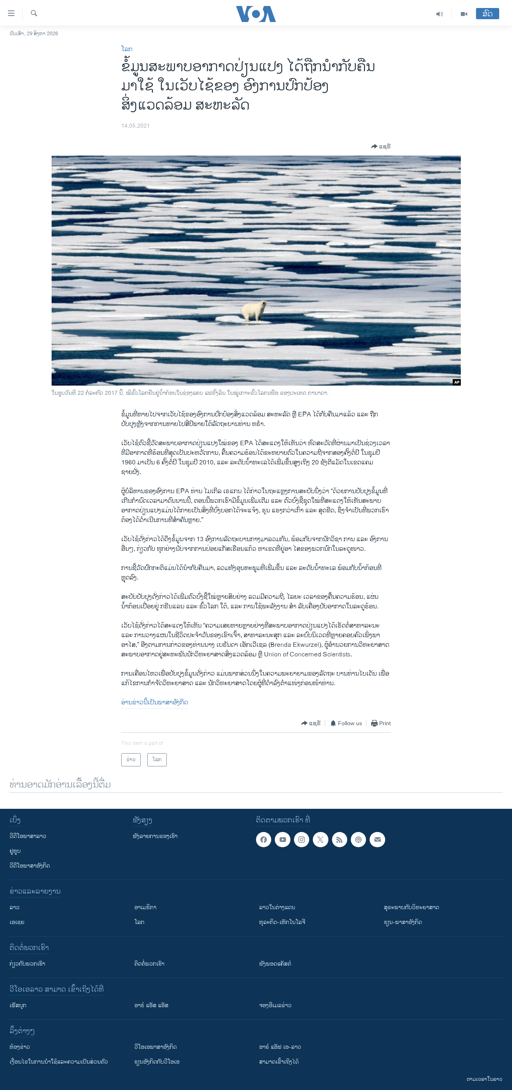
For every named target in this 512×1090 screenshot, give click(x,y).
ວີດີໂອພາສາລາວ (28, 836)
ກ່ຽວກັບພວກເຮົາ (27, 964)
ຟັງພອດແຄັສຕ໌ (275, 964)
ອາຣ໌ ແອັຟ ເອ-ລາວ (280, 1047)
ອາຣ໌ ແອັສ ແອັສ (151, 1005)
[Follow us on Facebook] (263, 839)
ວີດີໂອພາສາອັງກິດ (30, 866)
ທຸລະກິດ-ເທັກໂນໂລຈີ (282, 922)
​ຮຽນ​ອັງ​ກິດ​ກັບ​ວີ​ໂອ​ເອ (157, 1062)
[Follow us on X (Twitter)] (320, 839)
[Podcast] (358, 839)
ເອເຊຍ (17, 922)
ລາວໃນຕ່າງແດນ (277, 907)
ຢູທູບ (15, 851)
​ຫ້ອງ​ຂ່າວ (20, 1047)
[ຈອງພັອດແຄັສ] (377, 839)
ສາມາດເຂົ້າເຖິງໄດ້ (279, 1062)
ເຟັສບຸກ (18, 1005)
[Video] (464, 14)
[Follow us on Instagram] (301, 839)
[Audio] (440, 14)
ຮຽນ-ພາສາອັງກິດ (403, 922)
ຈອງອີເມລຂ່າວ (275, 1005)
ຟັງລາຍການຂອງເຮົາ (155, 836)
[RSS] (339, 839)
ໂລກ (126, 49)
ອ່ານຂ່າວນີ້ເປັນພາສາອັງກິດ (154, 702)
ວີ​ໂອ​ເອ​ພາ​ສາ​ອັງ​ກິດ (155, 1047)
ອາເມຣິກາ (145, 907)
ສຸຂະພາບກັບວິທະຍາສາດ (411, 907)
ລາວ (15, 907)
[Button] (381, 146)
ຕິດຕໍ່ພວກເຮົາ (149, 964)
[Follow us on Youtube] (282, 839)
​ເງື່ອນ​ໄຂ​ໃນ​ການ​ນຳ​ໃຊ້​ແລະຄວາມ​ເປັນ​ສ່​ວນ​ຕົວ (59, 1062)
